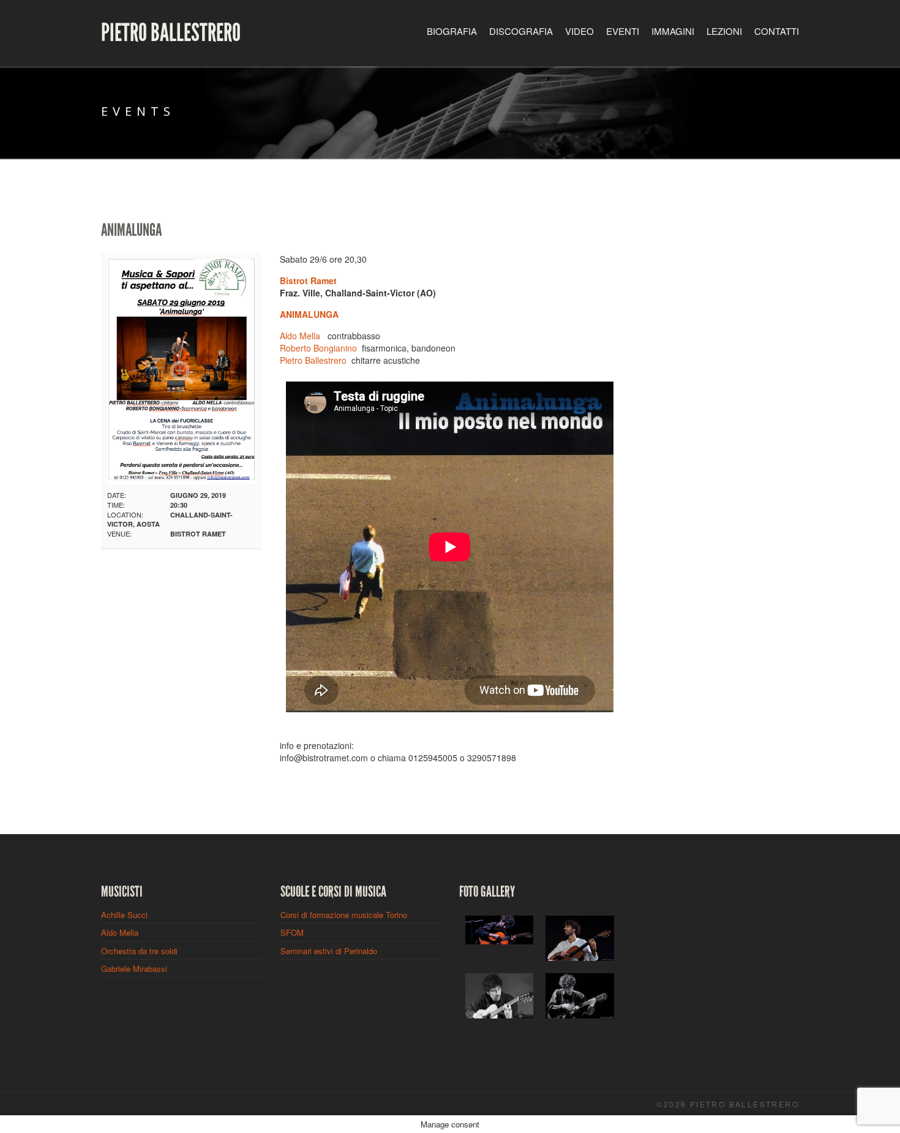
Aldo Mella (300, 335)
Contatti (776, 30)
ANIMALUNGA (309, 314)
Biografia (452, 30)
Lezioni (724, 30)
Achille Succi (124, 914)
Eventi (622, 30)
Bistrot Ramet (308, 280)
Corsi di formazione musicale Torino (343, 914)
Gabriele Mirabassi (134, 968)
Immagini (672, 30)
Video (579, 30)
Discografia (521, 30)
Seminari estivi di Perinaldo (328, 951)
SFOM (292, 932)
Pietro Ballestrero (171, 33)
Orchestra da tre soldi (139, 951)
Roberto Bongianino (318, 348)
